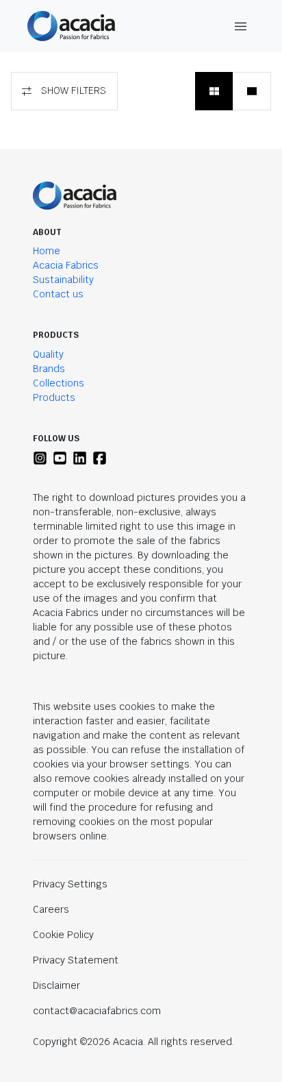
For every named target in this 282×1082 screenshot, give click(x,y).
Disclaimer (56, 985)
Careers (51, 909)
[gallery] (214, 91)
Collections (58, 383)
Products (54, 397)
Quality (48, 354)
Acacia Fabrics (66, 265)
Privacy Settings (70, 884)
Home (46, 251)
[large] (252, 91)
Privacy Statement (75, 960)
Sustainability (63, 279)
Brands (49, 368)
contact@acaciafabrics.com (97, 1011)
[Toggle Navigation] (241, 26)
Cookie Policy (63, 935)
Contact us (58, 294)
